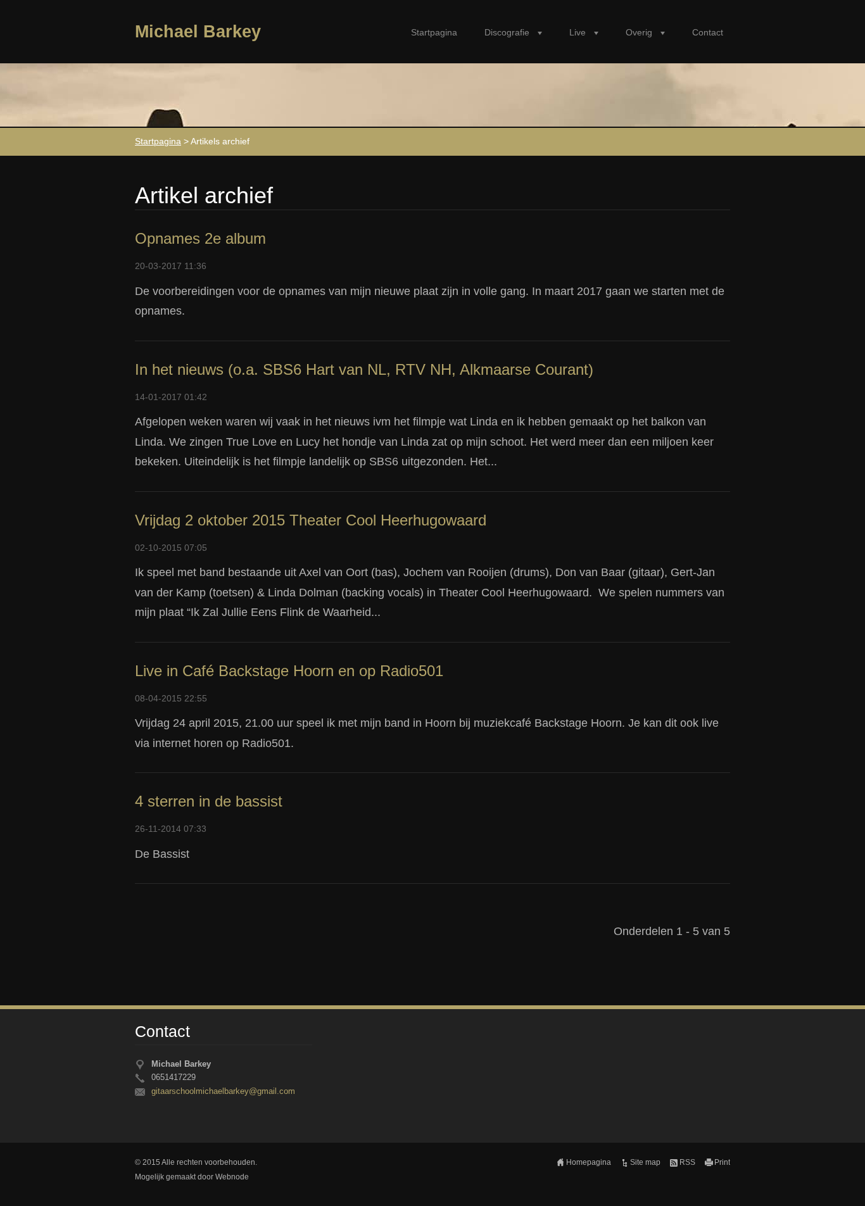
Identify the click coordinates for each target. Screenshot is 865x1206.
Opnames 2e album (200, 238)
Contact (707, 32)
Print (722, 1162)
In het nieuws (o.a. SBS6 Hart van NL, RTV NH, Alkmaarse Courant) (364, 369)
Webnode (232, 1177)
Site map (645, 1162)
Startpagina (434, 32)
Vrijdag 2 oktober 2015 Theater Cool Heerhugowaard (310, 520)
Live (577, 32)
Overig (639, 32)
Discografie (506, 32)
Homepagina (588, 1162)
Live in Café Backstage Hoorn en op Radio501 (289, 670)
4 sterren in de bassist (208, 801)
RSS (687, 1162)
